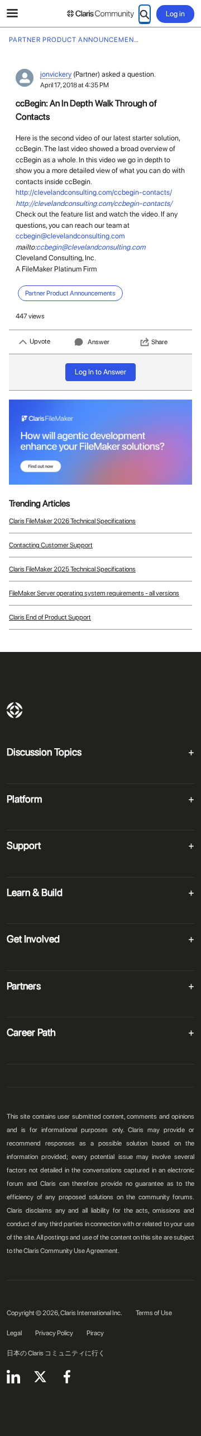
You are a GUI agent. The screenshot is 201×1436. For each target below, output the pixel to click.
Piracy (95, 1333)
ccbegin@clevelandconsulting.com (70, 236)
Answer (98, 342)
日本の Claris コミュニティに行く (56, 1353)
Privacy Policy (54, 1333)
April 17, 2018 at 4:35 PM (74, 85)
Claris (14, 710)
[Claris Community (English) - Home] (100, 14)
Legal (14, 1333)
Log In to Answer (100, 372)
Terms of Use (154, 1313)
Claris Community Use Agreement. (71, 1251)
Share (159, 342)
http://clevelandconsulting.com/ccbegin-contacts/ (94, 192)
